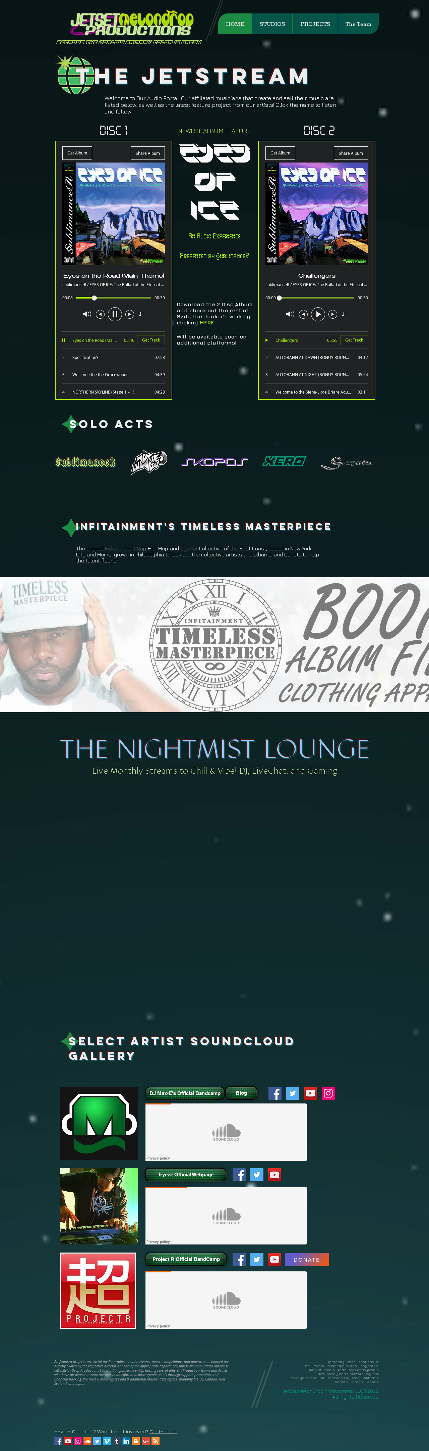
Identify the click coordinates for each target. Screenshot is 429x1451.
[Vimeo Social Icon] (107, 1441)
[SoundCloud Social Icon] (87, 1441)
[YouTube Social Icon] (310, 1093)
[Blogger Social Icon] (136, 1441)
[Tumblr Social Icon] (117, 1441)
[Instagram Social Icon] (328, 1093)
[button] (272, 23)
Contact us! (163, 1431)
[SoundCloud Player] (226, 1132)
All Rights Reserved (355, 1397)
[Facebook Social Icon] (275, 1093)
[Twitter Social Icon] (292, 1093)
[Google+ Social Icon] (146, 1441)
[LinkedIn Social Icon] (126, 1441)
